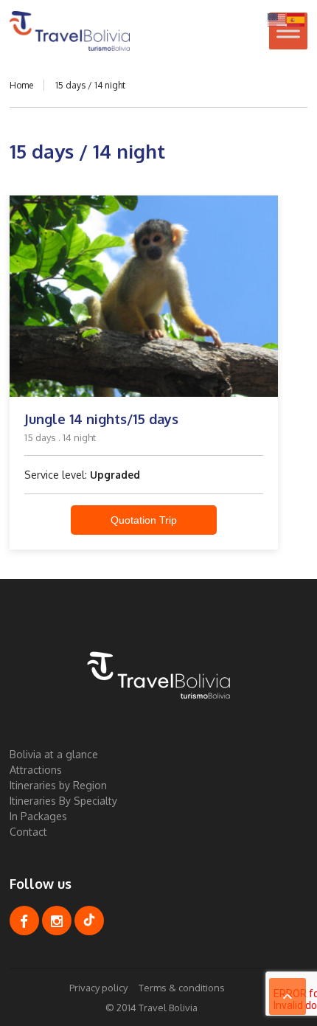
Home (21, 85)
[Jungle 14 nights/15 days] (144, 296)
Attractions (36, 769)
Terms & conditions (182, 988)
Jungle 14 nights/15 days (101, 419)
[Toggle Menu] (288, 31)
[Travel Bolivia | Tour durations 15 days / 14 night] (70, 31)
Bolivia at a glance (54, 754)
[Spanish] (296, 19)
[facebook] (24, 920)
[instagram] (57, 920)
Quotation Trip (144, 520)
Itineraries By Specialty (63, 800)
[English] (277, 19)
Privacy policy (98, 988)
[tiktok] (89, 920)
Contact (28, 831)
